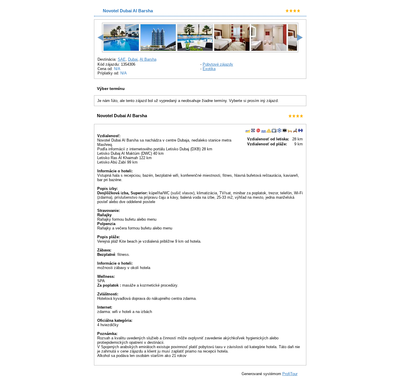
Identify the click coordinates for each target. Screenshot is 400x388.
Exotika (209, 69)
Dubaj (133, 59)
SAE (122, 59)
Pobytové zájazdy (218, 64)
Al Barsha (148, 59)
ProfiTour (290, 374)
